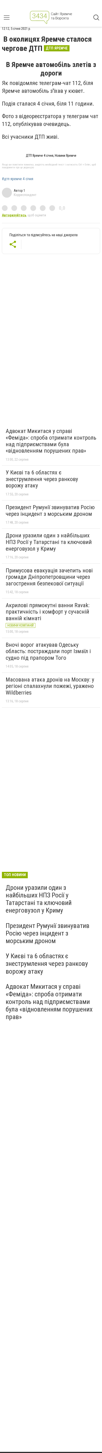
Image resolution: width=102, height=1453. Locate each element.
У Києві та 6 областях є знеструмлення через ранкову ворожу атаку (42, 479)
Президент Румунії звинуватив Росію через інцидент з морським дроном (50, 510)
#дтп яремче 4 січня (17, 179)
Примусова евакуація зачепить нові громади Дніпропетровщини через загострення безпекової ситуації (49, 577)
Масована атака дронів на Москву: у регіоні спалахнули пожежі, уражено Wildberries (50, 686)
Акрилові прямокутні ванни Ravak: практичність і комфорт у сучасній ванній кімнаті (47, 612)
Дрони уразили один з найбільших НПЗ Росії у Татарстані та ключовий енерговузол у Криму (49, 542)
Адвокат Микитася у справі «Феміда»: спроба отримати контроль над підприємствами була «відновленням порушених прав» (51, 441)
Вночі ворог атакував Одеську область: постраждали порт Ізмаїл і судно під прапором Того (48, 651)
